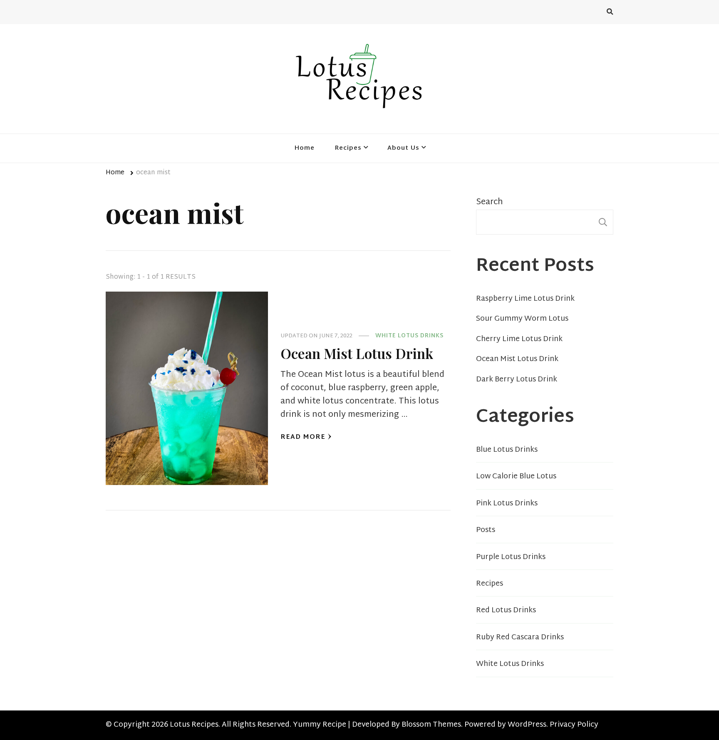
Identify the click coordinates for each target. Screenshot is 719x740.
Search (489, 202)
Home (305, 148)
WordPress (527, 725)
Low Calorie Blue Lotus (516, 477)
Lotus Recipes (194, 725)
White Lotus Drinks (409, 336)
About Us (403, 148)
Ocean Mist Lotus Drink (356, 353)
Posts (485, 530)
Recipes (348, 148)
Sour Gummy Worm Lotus (522, 319)
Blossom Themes (431, 725)
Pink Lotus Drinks (507, 504)
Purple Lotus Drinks (510, 557)
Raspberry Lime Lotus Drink (525, 299)
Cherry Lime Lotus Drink (519, 339)
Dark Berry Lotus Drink (516, 380)
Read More (302, 437)
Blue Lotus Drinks (507, 450)
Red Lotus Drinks (506, 610)
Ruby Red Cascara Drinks (520, 637)
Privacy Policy (574, 725)
